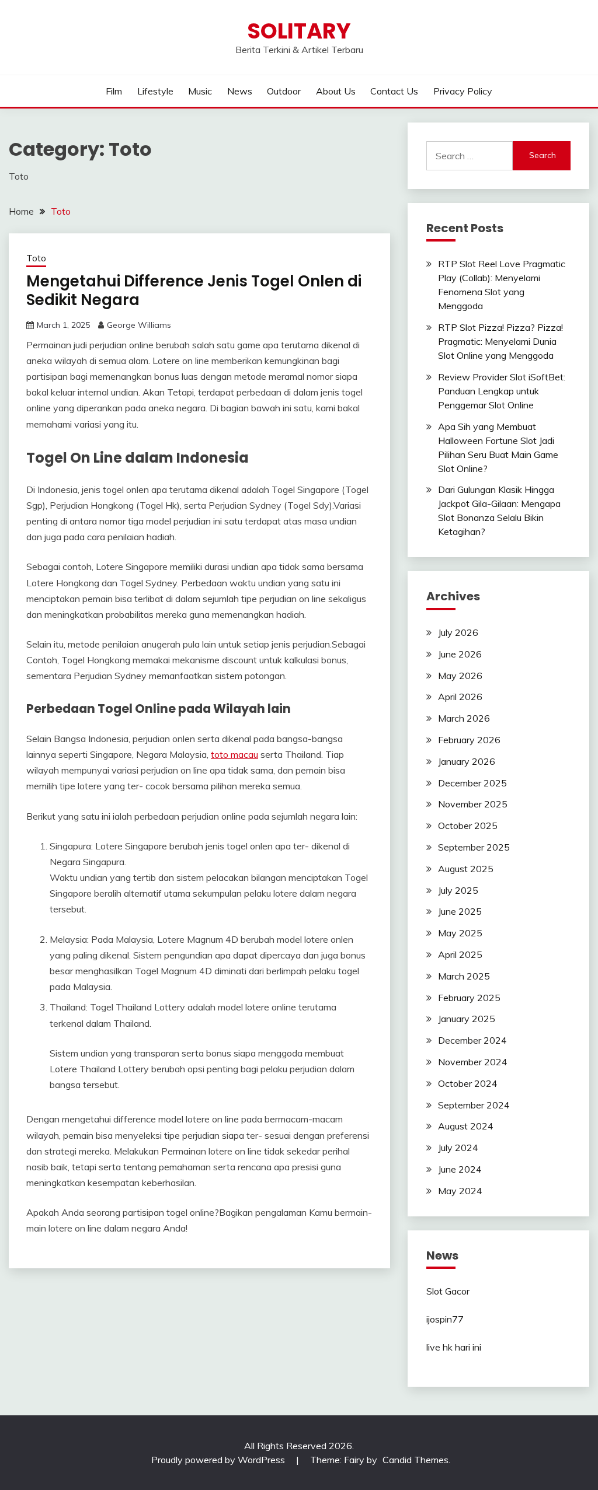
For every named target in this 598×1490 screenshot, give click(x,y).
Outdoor (284, 91)
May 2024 (460, 1191)
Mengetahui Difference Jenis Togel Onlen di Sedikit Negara (193, 291)
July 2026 (458, 632)
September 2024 (474, 1105)
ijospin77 (445, 1319)
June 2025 (460, 911)
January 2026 (466, 761)
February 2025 (469, 997)
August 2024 (465, 1126)
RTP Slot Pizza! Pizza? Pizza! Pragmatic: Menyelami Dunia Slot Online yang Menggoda (500, 341)
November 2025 (472, 804)
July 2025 (458, 890)
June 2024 (460, 1169)
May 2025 (460, 933)
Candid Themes (415, 1459)
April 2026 (460, 696)
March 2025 (464, 976)
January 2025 (466, 1018)
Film (114, 91)
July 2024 (458, 1147)
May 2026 (460, 675)
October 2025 (468, 825)
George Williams (139, 325)
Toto (36, 258)
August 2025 (465, 869)
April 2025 (460, 954)
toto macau (234, 754)
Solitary (299, 31)
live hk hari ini (453, 1347)
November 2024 (472, 1062)
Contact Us (394, 91)
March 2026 (464, 718)
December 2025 (472, 783)
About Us (336, 91)
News (239, 91)
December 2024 (472, 1040)
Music (200, 91)
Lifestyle (155, 91)
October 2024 (468, 1083)
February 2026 (469, 740)
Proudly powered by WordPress (219, 1459)
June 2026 (460, 654)
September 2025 (474, 847)
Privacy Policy (462, 91)
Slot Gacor (448, 1291)
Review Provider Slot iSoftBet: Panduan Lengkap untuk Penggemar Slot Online (501, 391)
